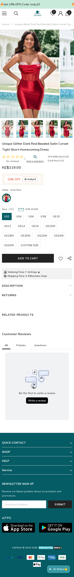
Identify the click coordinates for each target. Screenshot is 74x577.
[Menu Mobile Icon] (4, 13)
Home (5, 24)
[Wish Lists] (60, 258)
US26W (9, 245)
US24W (59, 235)
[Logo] (37, 13)
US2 (6, 216)
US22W (42, 235)
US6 (31, 216)
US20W (25, 235)
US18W (9, 235)
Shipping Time (15, 275)
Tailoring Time (15, 271)
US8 (43, 216)
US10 (56, 216)
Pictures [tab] (21, 345)
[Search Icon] (20, 13)
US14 (21, 226)
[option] (29, 74)
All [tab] (6, 345)
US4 (19, 216)
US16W (50, 226)
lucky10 (31, 179)
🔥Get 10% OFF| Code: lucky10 (20, 4)
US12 (7, 226)
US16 (35, 226)
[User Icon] (60, 13)
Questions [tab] (40, 345)
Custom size (29, 245)
